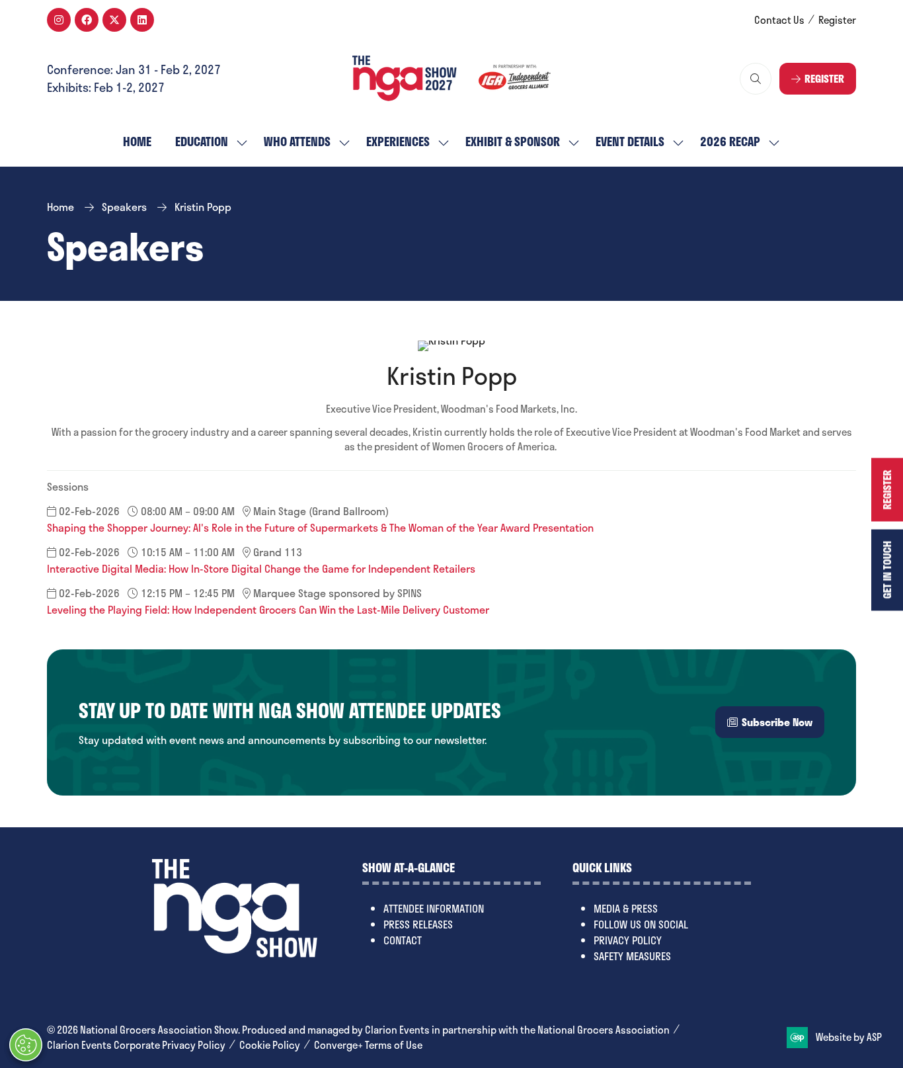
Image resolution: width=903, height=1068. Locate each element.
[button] (755, 79)
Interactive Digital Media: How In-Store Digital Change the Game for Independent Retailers (261, 568)
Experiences (398, 141)
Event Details (630, 141)
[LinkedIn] (142, 20)
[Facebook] (86, 20)
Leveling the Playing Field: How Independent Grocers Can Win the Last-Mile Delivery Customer (268, 609)
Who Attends (297, 141)
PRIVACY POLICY (628, 940)
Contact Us (779, 20)
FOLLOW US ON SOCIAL (641, 924)
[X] (114, 20)
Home (137, 141)
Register (837, 20)
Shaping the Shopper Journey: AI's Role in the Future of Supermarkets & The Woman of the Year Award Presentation (320, 527)
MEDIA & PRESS (626, 908)
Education (201, 141)
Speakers (124, 206)
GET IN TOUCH (887, 569)
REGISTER (887, 489)
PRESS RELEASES (418, 924)
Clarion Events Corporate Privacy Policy (136, 1045)
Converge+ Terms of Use (368, 1045)
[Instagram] (59, 20)
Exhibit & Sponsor (512, 141)
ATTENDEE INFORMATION (433, 908)
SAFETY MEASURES (632, 956)
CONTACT (402, 940)
